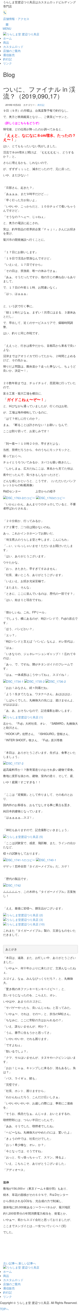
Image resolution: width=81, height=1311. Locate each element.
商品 (6, 42)
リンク (7, 63)
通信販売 (9, 55)
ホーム (7, 38)
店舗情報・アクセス (16, 19)
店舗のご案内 (12, 51)
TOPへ (4, 1309)
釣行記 (7, 59)
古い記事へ (10, 1263)
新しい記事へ (27, 1263)
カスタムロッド (13, 46)
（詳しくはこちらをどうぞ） (22, 123)
